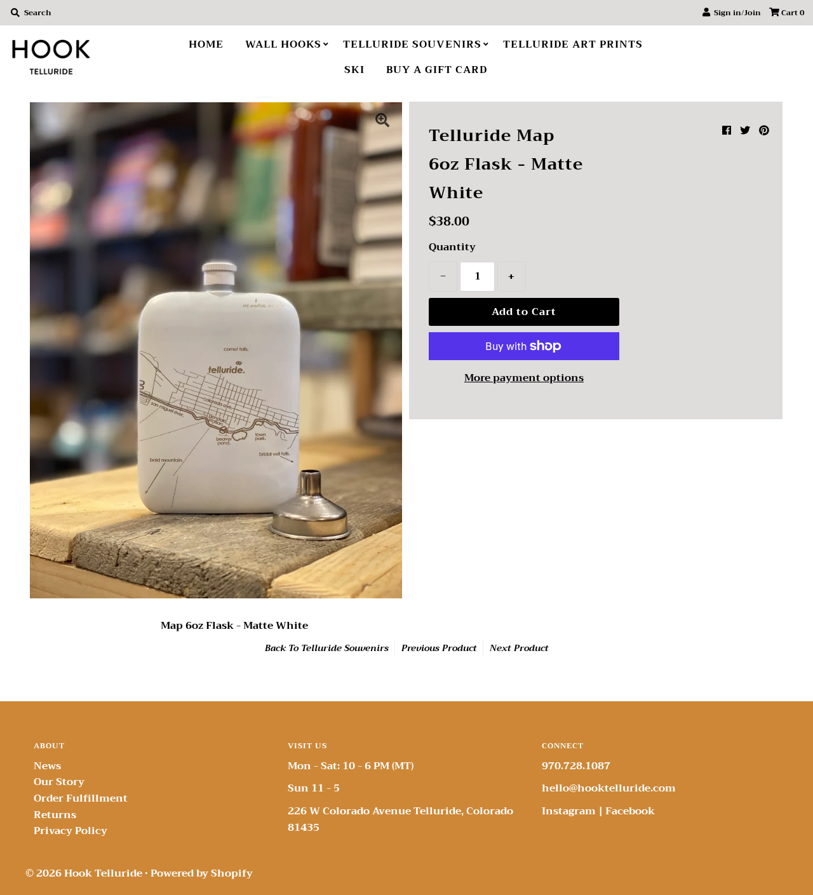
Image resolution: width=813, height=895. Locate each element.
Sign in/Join (735, 12)
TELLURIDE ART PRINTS (573, 44)
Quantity (452, 247)
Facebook (630, 811)
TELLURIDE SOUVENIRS (412, 44)
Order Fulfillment (81, 798)
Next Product (519, 648)
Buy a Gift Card (436, 70)
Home (206, 44)
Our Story (59, 782)
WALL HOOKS (283, 44)
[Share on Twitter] (745, 131)
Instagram (569, 811)
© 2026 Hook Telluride (83, 873)
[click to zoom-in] (382, 122)
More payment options (524, 378)
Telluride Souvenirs (345, 648)
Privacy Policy (70, 831)
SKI (354, 70)
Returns (55, 815)
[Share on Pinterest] (764, 131)
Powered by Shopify (202, 873)
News (47, 766)
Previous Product (439, 648)
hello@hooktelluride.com (609, 788)
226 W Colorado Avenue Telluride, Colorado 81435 (400, 819)
